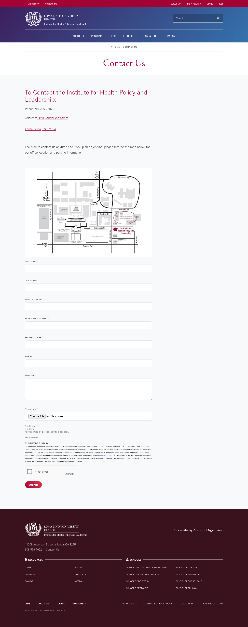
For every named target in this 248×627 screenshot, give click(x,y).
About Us (78, 36)
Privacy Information (212, 603)
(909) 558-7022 (107, 455)
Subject (29, 356)
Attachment (31, 408)
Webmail (79, 581)
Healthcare (51, 3)
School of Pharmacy (187, 574)
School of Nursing (186, 567)
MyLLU (78, 567)
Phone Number (33, 337)
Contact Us (150, 36)
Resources (129, 36)
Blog (113, 36)
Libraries (30, 574)
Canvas (29, 581)
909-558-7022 (33, 549)
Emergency (79, 603)
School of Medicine (137, 588)
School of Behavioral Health (142, 574)
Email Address (33, 299)
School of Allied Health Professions (146, 567)
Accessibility (186, 603)
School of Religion (186, 588)
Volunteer (44, 603)
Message (29, 375)
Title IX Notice (128, 603)
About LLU (176, 3)
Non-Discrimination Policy (157, 603)
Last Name (30, 280)
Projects (96, 36)
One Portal (81, 574)
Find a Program (193, 3)
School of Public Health (189, 581)
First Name (31, 261)
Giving (209, 3)
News (28, 567)
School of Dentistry (137, 581)
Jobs (220, 3)
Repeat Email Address (37, 318)
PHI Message (31, 437)
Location (170, 36)
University (33, 3)
